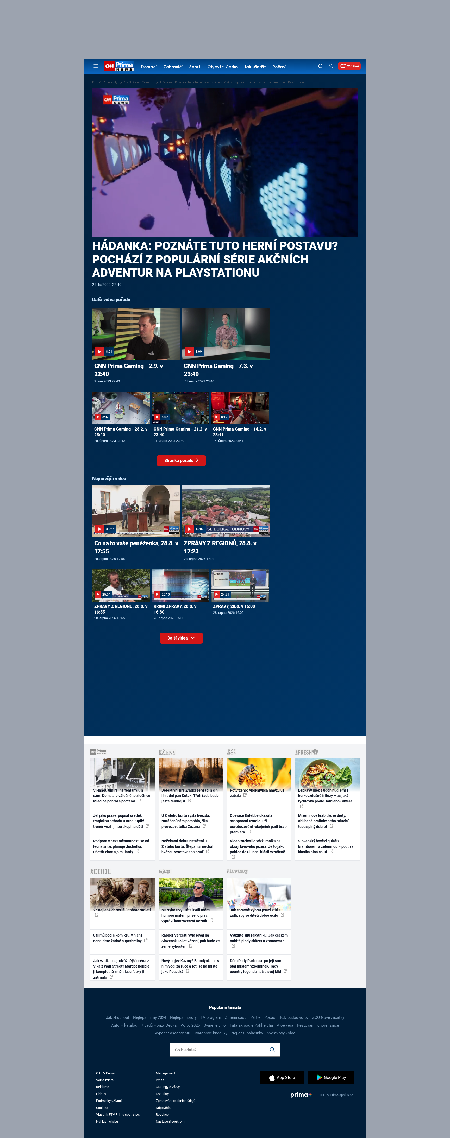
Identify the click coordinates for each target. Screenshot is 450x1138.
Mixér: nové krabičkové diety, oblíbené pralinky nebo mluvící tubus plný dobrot (323, 821)
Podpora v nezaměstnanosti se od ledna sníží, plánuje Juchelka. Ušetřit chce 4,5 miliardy (121, 846)
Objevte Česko (222, 67)
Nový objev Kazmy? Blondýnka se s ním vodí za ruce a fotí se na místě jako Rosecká (190, 966)
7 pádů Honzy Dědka (159, 1025)
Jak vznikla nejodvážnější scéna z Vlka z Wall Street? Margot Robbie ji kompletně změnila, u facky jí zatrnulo (121, 969)
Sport (195, 67)
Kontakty (162, 1094)
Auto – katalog (124, 1025)
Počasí (279, 67)
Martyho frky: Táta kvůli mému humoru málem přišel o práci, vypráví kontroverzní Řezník (186, 915)
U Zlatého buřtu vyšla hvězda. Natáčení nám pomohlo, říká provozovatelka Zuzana (185, 821)
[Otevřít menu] (96, 66)
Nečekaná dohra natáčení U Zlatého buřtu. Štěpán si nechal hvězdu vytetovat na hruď (187, 846)
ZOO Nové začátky (328, 1017)
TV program (211, 1017)
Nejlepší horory (183, 1017)
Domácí (149, 67)
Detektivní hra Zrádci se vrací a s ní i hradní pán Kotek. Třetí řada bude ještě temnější (190, 796)
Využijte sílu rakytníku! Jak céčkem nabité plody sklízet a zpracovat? (259, 938)
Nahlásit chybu (107, 1121)
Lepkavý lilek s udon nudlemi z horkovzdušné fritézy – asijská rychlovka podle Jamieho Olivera (325, 796)
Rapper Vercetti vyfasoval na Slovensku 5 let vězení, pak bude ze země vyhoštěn (190, 941)
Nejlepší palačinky (247, 1033)
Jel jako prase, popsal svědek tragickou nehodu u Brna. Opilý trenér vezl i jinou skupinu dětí (118, 821)
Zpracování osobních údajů (175, 1101)
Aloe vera (285, 1025)
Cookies (102, 1108)
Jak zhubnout (117, 1017)
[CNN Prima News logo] (119, 66)
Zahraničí (173, 67)
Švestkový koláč (281, 1033)
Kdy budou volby (294, 1017)
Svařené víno (215, 1025)
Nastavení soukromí (170, 1121)
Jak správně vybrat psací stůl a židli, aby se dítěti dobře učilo (255, 913)
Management (165, 1073)
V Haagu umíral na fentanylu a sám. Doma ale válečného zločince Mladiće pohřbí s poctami (121, 796)
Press (160, 1080)
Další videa (178, 638)
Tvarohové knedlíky (210, 1033)
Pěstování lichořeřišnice (318, 1025)
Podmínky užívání (109, 1101)
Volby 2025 (190, 1025)
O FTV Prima (105, 1073)
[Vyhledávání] (320, 66)
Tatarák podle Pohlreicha (251, 1025)
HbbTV (101, 1094)
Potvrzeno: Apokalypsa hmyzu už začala (257, 793)
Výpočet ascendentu (172, 1033)
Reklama (102, 1087)
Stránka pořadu (179, 460)
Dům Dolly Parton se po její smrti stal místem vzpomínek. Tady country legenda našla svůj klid (257, 966)
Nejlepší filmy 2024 (149, 1017)
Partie (255, 1017)
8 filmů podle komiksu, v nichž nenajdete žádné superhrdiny (117, 938)
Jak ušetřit (255, 67)
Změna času (235, 1017)
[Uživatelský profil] (331, 66)
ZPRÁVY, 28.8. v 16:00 (234, 606)
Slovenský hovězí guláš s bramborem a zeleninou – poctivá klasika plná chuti (326, 846)
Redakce (162, 1114)
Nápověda (163, 1108)
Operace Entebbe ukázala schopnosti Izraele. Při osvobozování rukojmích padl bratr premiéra (258, 823)
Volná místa (105, 1080)
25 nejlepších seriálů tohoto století (122, 910)
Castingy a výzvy (168, 1087)
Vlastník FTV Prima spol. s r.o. (118, 1114)
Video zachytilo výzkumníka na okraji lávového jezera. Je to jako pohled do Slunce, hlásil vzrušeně (257, 846)
